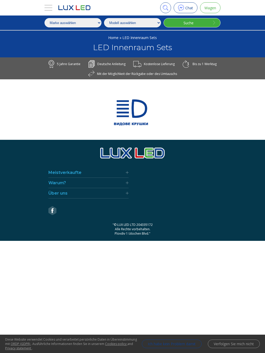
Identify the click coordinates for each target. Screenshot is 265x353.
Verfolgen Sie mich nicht (234, 343)
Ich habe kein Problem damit (172, 343)
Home (114, 37)
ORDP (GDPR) (21, 344)
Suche (188, 22)
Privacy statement (18, 348)
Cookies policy (116, 344)
